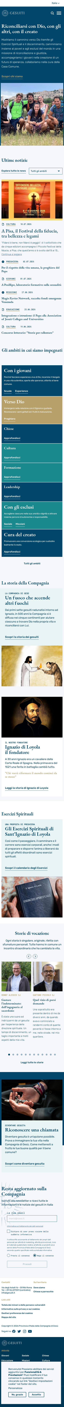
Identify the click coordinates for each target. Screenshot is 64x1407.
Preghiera (12, 261)
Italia (57, 4)
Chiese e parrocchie (43, 1291)
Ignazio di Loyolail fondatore (22, 749)
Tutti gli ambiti (32, 563)
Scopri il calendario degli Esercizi (26, 868)
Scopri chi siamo (12, 76)
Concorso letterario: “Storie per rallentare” (27, 333)
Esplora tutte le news (13, 170)
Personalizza (15, 1388)
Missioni (11, 292)
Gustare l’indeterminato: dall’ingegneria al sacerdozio (12, 1005)
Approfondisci (12, 438)
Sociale (8, 524)
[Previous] (29, 956)
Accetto (36, 1394)
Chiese (45, 1355)
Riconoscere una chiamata (31, 1129)
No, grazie (17, 1394)
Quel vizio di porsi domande (44, 1001)
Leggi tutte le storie (32, 1062)
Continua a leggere (11, 254)
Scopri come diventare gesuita (24, 1163)
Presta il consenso (20, 1255)
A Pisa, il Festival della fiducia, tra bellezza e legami (29, 233)
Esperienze (21, 391)
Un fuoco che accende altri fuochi (27, 600)
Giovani (11, 278)
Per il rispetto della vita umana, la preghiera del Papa (30, 269)
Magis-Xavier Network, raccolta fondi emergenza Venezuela (31, 300)
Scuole (8, 391)
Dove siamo (39, 1287)
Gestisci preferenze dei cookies (17, 1313)
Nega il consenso (45, 1255)
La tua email (16, 1213)
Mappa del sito (8, 1317)
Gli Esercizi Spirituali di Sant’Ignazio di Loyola (29, 831)
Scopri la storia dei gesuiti (22, 637)
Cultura (11, 224)
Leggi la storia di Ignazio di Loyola (26, 788)
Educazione (13, 309)
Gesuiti (17, 13)
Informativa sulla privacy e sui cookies (20, 1309)
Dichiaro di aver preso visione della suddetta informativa (29, 1233)
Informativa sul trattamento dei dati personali (25, 1226)
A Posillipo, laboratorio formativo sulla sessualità (31, 285)
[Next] (35, 956)
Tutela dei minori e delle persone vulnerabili (23, 1305)
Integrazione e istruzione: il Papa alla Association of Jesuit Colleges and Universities (31, 317)
